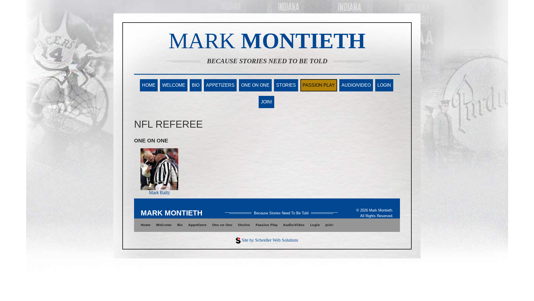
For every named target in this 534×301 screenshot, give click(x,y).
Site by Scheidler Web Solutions (270, 240)
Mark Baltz (159, 192)
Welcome (173, 85)
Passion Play (319, 85)
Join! (266, 101)
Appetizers (220, 85)
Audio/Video (356, 85)
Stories (286, 85)
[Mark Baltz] (159, 168)
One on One (255, 85)
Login (384, 85)
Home (148, 85)
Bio (195, 85)
